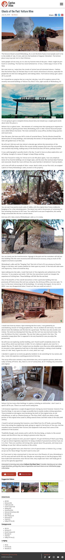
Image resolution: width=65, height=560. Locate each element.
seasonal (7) (8, 517)
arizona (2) (8, 547)
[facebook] (56, 15)
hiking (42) (8, 508)
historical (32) (9, 510)
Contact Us (47, 554)
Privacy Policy (5, 554)
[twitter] (59, 15)
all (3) (6, 545)
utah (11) (7, 519)
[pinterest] (62, 15)
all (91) (7, 501)
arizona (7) (8, 530)
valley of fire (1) (9, 537)
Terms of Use (13, 554)
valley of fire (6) (9, 521)
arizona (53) (8, 503)
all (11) (7, 528)
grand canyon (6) (10, 506)
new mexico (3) (9, 516)
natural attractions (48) (12, 512)
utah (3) (7, 536)
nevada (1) (8, 534)
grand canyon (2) (10, 532)
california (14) (9, 505)
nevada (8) (8, 514)
